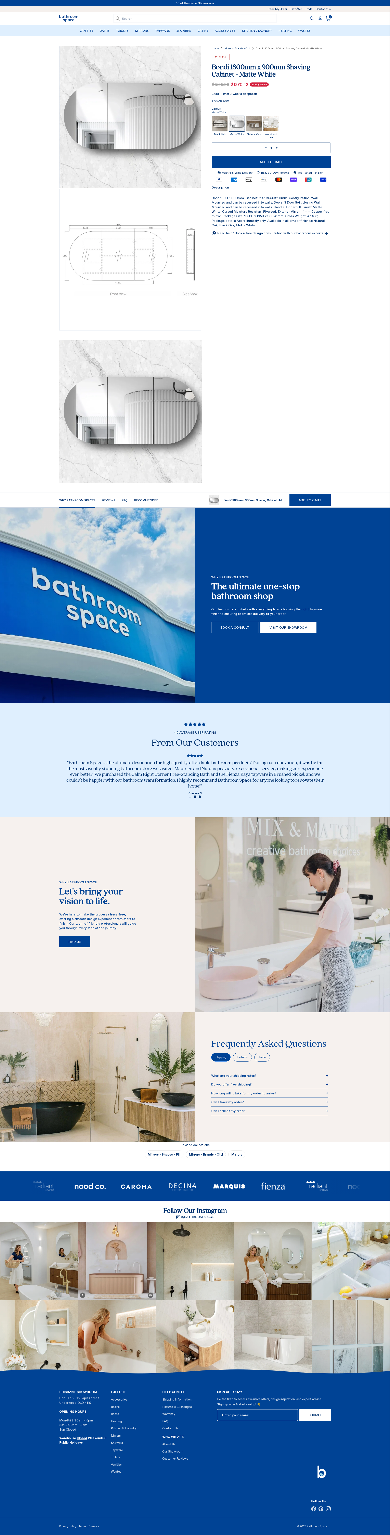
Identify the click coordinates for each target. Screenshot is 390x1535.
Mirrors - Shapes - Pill (164, 1154)
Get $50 (296, 9)
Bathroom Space (317, 1526)
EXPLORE (118, 1392)
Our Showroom (172, 1451)
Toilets (122, 31)
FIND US (74, 941)
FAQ (165, 1421)
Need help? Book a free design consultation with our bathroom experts (270, 233)
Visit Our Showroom (289, 627)
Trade (308, 9)
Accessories (225, 31)
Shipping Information (177, 1399)
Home (215, 48)
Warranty (168, 1414)
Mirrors (142, 31)
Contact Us (323, 9)
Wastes (304, 31)
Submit (315, 1415)
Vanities (86, 31)
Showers (183, 31)
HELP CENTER (173, 1392)
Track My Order (277, 9)
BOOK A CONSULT (235, 627)
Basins (202, 31)
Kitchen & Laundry (257, 31)
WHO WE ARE (173, 1436)
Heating (285, 31)
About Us (168, 1444)
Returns (242, 1057)
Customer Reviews (175, 1458)
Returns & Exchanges (177, 1407)
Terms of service (89, 1526)
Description (220, 187)
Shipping (221, 1057)
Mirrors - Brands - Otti (237, 48)
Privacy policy (67, 1526)
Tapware (162, 31)
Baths (104, 31)
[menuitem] (86, 30)
